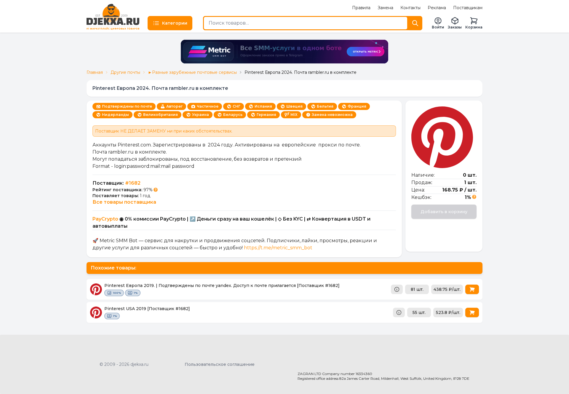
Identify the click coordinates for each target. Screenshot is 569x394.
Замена (385, 7)
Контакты (410, 7)
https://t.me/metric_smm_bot (278, 248)
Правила (361, 7)
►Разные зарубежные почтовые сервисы (192, 72)
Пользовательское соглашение (220, 364)
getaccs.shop (311, 384)
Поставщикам (467, 7)
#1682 (132, 183)
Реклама (437, 7)
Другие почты (125, 72)
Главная (95, 72)
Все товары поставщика (124, 202)
